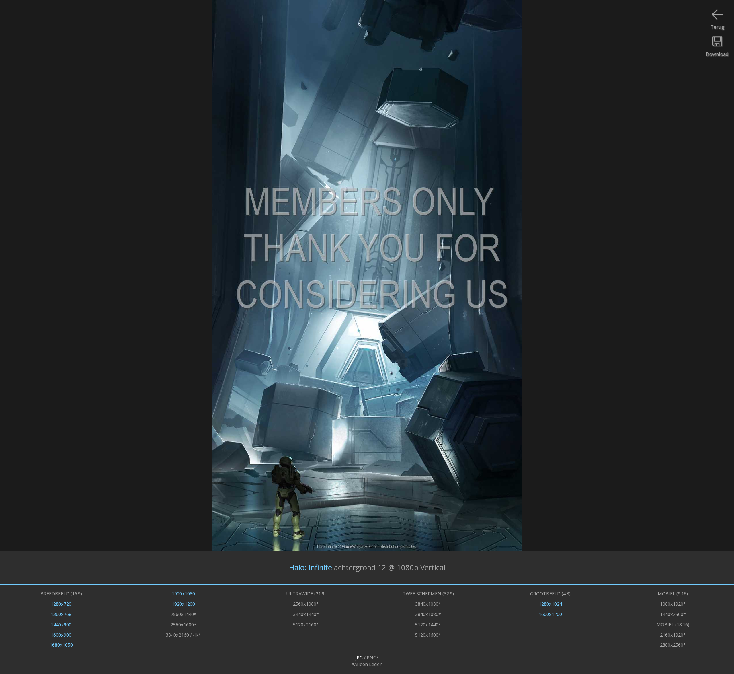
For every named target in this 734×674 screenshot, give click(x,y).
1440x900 (61, 624)
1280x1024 (550, 604)
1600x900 (61, 635)
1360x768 (61, 614)
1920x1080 (183, 593)
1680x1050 (61, 645)
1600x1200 (550, 614)
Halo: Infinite (310, 567)
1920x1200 (183, 604)
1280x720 (61, 604)
